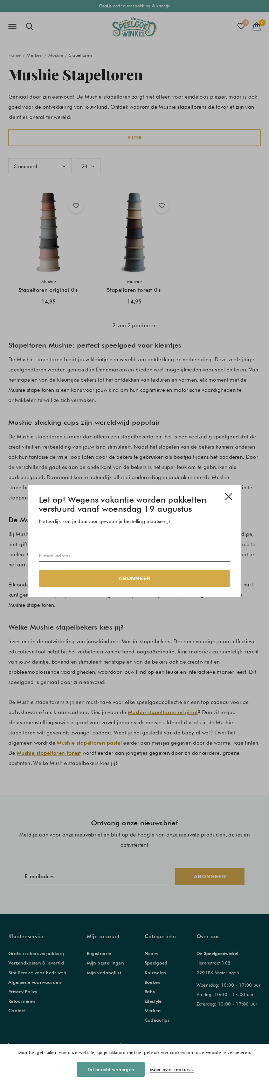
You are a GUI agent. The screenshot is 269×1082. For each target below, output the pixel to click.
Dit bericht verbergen (111, 1069)
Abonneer (134, 578)
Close (229, 497)
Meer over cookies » (172, 1069)
